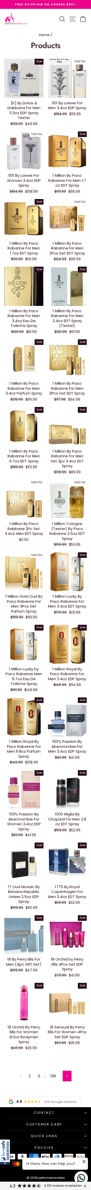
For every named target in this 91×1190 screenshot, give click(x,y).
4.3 (12, 1186)
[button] (5, 1152)
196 (53, 1076)
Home (44, 34)
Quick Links (44, 1136)
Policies (44, 1147)
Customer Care (44, 1124)
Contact (44, 1112)
